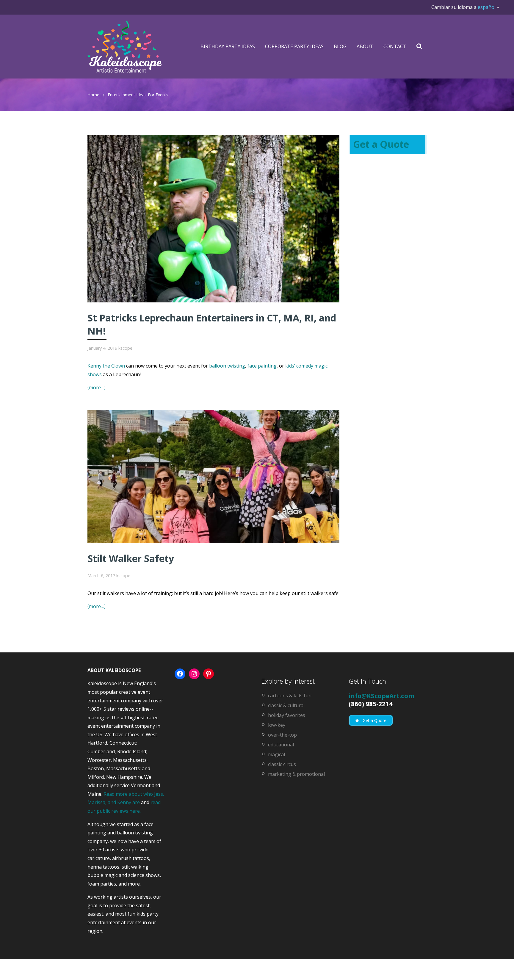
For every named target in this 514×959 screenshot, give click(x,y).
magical (276, 754)
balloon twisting (227, 365)
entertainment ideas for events (138, 95)
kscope (125, 348)
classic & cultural (286, 705)
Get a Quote (381, 144)
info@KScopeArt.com (381, 696)
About (365, 46)
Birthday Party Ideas (227, 46)
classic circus (282, 764)
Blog (340, 46)
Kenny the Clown (106, 365)
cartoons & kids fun (289, 695)
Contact (394, 46)
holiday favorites (286, 715)
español (487, 7)
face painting (262, 365)
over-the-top (282, 735)
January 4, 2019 (102, 348)
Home (93, 95)
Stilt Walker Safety (130, 558)
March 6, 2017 (101, 575)
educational (281, 744)
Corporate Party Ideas (294, 46)
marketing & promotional (296, 774)
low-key (276, 725)
